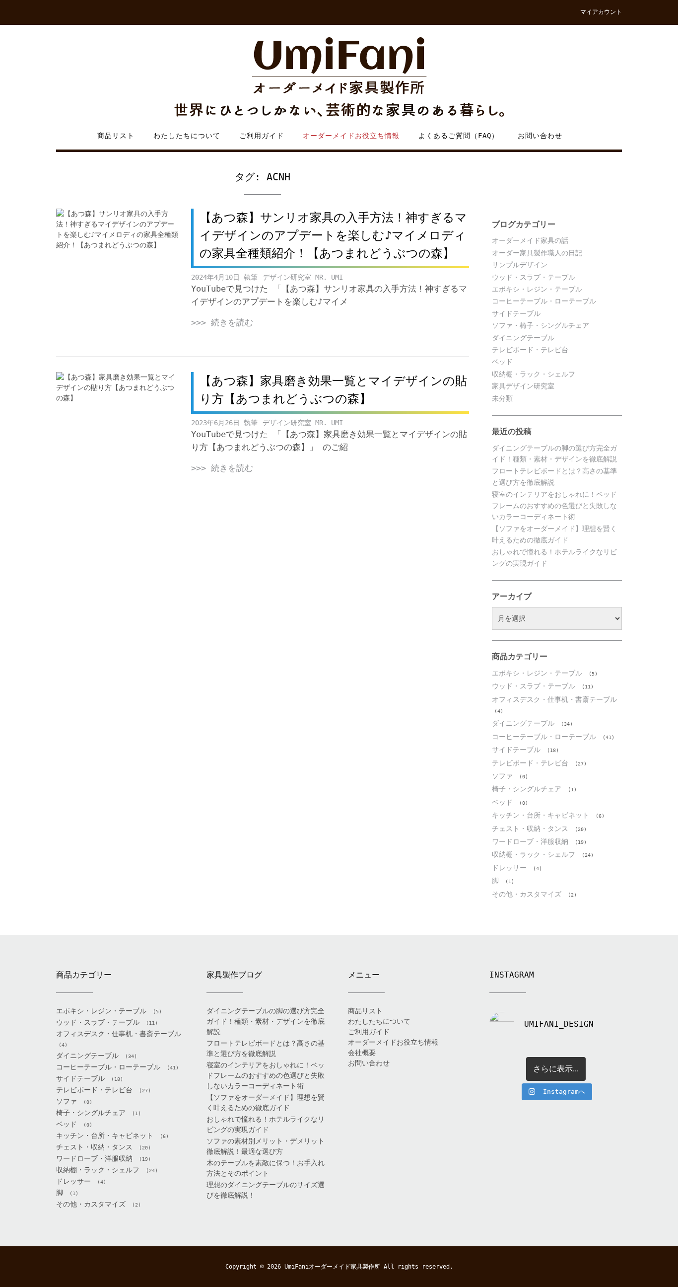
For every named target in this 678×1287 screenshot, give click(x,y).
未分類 (502, 398)
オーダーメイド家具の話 (530, 240)
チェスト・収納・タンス (530, 829)
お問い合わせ (540, 136)
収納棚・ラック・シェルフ (533, 374)
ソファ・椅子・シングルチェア (540, 325)
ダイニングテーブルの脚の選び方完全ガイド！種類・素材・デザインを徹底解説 (265, 1021)
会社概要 (362, 1053)
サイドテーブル (516, 313)
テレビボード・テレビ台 (530, 350)
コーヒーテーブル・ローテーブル (544, 301)
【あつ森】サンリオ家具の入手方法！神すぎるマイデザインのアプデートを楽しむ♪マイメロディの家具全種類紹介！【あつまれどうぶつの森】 (333, 235)
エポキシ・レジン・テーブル (537, 289)
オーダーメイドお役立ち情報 (351, 136)
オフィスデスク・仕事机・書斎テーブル (554, 699)
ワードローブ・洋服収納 (530, 841)
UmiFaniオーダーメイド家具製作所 (332, 1266)
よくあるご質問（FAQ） (458, 136)
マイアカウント (601, 11)
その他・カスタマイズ (526, 894)
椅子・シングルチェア (526, 789)
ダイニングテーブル (523, 338)
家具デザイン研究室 (523, 386)
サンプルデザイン (519, 265)
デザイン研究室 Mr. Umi (303, 277)
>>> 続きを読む (222, 322)
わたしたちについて (186, 136)
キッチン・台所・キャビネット (540, 815)
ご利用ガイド (261, 136)
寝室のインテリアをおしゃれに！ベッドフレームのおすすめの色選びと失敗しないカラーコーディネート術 (554, 505)
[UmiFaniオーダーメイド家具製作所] (339, 78)
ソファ (502, 776)
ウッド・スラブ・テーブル (533, 277)
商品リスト (116, 136)
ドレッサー (509, 868)
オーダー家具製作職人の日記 (537, 253)
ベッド (502, 362)
